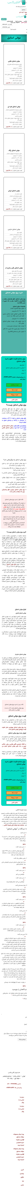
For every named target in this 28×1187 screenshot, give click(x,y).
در (25, 835)
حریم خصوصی (20, 1142)
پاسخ (24, 844)
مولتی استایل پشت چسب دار (14, 508)
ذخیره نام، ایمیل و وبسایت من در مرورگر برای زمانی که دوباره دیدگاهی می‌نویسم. (15, 1034)
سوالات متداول (20, 1137)
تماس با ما (21, 1100)
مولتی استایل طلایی (14, 61)
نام (26, 1017)
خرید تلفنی (4, 19)
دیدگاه (25, 999)
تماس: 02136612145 (6, 27)
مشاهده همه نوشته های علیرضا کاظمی (13, 825)
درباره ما (22, 1097)
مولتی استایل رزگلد (14, 150)
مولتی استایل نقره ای (14, 107)
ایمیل (25, 1024)
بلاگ (23, 1103)
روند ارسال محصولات (18, 1134)
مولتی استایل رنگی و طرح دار (14, 268)
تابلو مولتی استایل (11, 564)
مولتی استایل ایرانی (14, 191)
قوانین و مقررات (20, 1140)
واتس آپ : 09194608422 (7, 24)
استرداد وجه (21, 1145)
